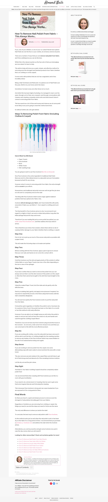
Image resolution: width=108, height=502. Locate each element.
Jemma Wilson (37, 41)
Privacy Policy (47, 498)
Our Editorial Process (64, 498)
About (36, 498)
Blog (67, 6)
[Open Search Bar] (94, 6)
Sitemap (71, 498)
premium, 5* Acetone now (24, 423)
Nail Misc (31, 6)
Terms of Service (54, 498)
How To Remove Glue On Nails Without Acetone (33, 450)
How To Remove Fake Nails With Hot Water (32, 441)
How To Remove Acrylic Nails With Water (31, 443)
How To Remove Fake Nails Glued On (30, 447)
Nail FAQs (24, 6)
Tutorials (62, 6)
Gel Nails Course (87, 6)
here (79, 76)
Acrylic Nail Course (76, 6)
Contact (41, 498)
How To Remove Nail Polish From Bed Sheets (33, 439)
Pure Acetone (52, 414)
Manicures (16, 6)
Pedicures (38, 6)
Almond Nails (54, 2)
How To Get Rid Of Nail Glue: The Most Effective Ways (26, 474)
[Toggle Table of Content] (30, 467)
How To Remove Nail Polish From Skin (30, 452)
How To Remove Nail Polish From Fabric (31, 445)
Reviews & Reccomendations (49, 6)
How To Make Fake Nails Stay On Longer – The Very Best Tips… (27, 473)
